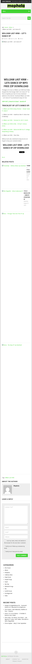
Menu (4, 11)
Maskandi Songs (9, 586)
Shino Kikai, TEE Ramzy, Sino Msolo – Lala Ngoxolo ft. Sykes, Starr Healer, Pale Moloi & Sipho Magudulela (16, 619)
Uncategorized (8, 593)
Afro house (7, 568)
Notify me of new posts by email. (14, 551)
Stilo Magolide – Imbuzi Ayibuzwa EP (27, 195)
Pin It (3, 157)
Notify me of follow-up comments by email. (14, 547)
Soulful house (8, 591)
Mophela (5, 38)
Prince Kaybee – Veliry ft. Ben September (15, 623)
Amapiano (7, 572)
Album (21, 38)
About (8, 659)
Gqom (6, 581)
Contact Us (16, 659)
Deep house (8, 577)
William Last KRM (9, 477)
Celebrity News (8, 575)
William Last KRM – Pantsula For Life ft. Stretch (15, 120)
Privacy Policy (17, 661)
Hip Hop (7, 584)
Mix (6, 588)
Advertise (25, 659)
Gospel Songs (8, 579)
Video (6, 595)
